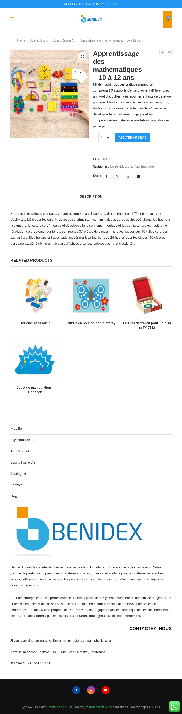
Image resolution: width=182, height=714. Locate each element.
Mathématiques (144, 166)
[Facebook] (76, 690)
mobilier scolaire (97, 707)
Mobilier (16, 428)
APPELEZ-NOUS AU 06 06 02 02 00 (91, 4)
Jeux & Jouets (39, 40)
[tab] (91, 196)
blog (13, 496)
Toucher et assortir (35, 323)
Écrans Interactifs (22, 462)
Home (21, 40)
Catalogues (18, 474)
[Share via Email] (138, 176)
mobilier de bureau (61, 707)
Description (91, 196)
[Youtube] (106, 690)
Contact (16, 485)
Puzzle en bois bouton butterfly (91, 323)
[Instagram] (91, 690)
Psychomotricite (22, 440)
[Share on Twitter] (117, 176)
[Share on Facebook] (107, 176)
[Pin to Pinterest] (128, 176)
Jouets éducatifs (63, 40)
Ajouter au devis (133, 137)
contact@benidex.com (98, 640)
